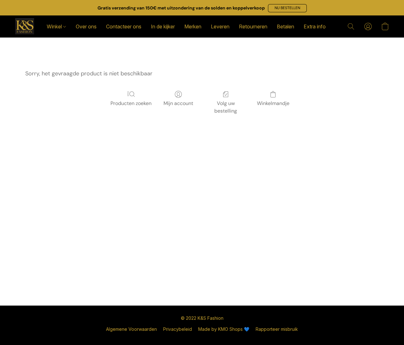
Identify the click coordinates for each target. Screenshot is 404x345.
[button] (287, 8)
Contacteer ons (123, 26)
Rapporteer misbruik (277, 329)
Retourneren (253, 26)
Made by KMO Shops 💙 (223, 329)
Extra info (315, 26)
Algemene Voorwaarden (131, 329)
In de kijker (163, 26)
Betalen (285, 26)
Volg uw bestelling (225, 107)
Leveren (220, 26)
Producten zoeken (131, 103)
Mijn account (178, 103)
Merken (192, 26)
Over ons (86, 26)
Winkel (55, 26)
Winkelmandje (273, 103)
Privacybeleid (177, 329)
